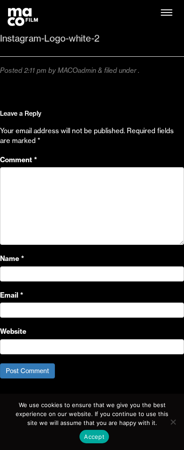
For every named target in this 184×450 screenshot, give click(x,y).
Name (12, 258)
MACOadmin (77, 70)
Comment (18, 160)
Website (13, 331)
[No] (172, 421)
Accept (94, 436)
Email (11, 295)
